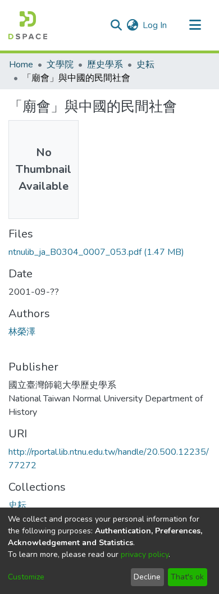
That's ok (187, 577)
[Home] (27, 25)
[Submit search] (116, 25)
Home (21, 64)
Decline (147, 577)
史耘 (145, 64)
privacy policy (144, 554)
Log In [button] (155, 25)
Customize (26, 577)
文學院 (60, 64)
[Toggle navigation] (195, 25)
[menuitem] (132, 25)
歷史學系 (105, 64)
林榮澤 (21, 332)
